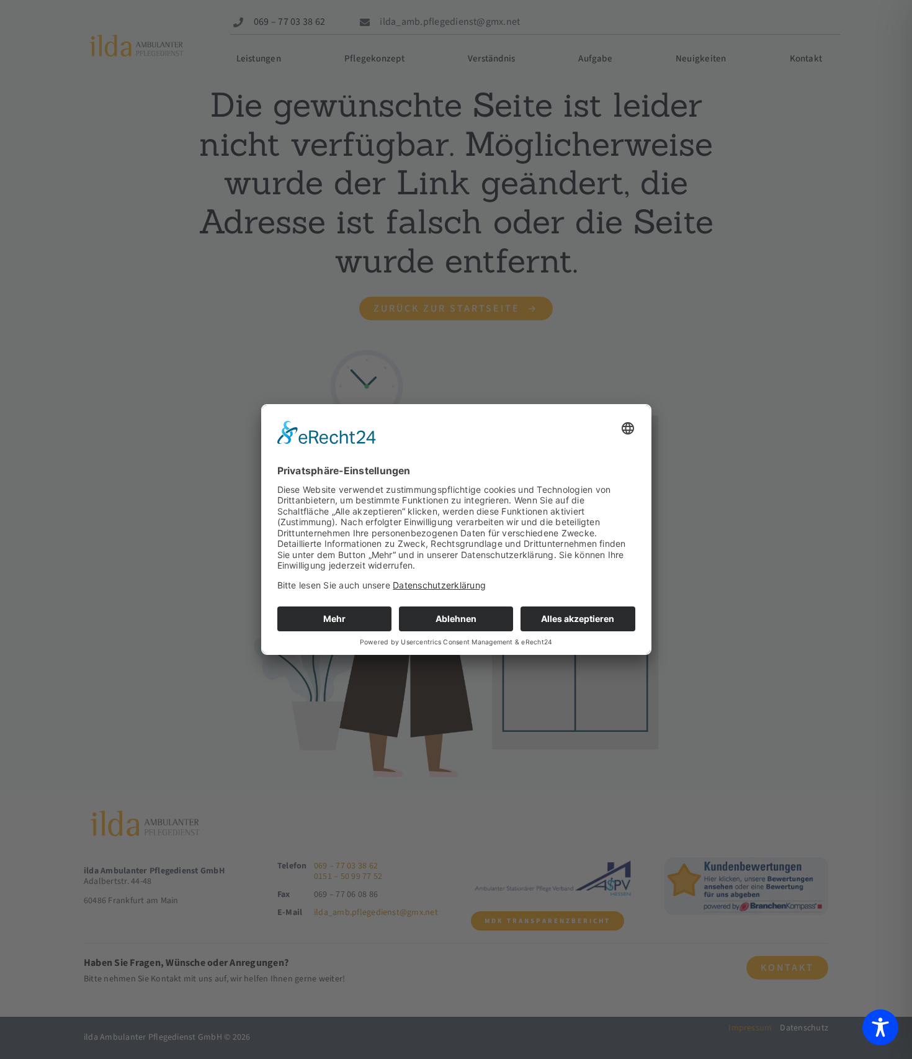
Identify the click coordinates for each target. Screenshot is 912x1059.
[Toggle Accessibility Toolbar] (880, 1027)
